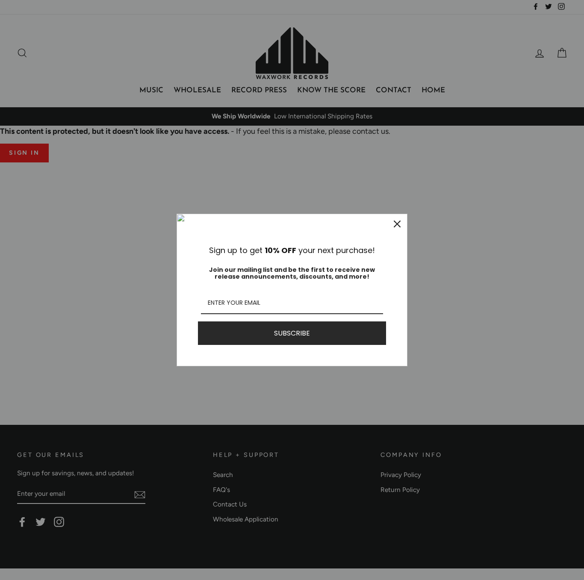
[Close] (397, 224)
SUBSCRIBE (292, 333)
